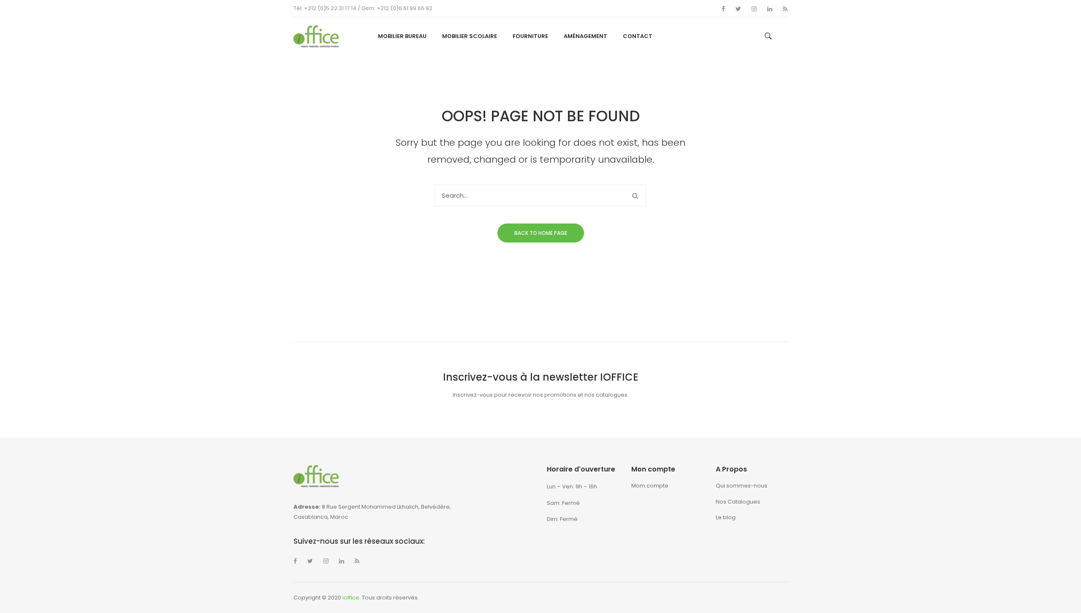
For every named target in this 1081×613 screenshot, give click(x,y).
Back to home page (540, 233)
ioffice (350, 598)
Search (635, 195)
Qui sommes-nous (741, 486)
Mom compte (649, 486)
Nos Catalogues (738, 502)
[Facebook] (723, 8)
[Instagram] (754, 8)
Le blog (726, 517)
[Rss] (785, 8)
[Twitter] (738, 8)
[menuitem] (402, 36)
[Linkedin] (769, 8)
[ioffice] (316, 36)
